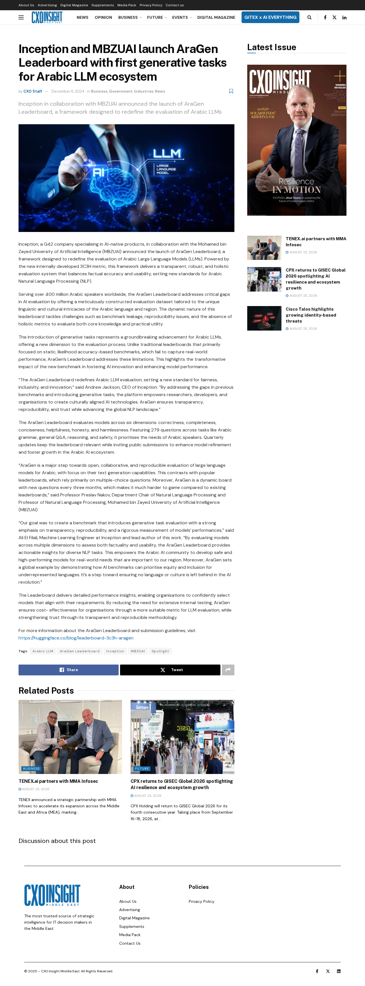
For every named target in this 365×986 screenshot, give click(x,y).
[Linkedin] (339, 971)
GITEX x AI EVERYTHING (270, 17)
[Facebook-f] (317, 971)
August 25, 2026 (35, 789)
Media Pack (126, 5)
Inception (115, 651)
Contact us (175, 5)
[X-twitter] (328, 971)
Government (121, 91)
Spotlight (160, 651)
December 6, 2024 (68, 91)
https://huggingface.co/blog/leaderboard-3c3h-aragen (76, 638)
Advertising (47, 5)
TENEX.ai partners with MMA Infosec (58, 781)
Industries (143, 91)
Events (180, 17)
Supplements (103, 5)
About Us (26, 5)
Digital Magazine (74, 5)
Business (128, 17)
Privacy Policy (151, 5)
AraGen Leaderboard (80, 651)
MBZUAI (138, 651)
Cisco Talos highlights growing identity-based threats (311, 315)
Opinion (103, 17)
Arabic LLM (43, 651)
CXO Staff (32, 91)
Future (155, 17)
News (82, 17)
